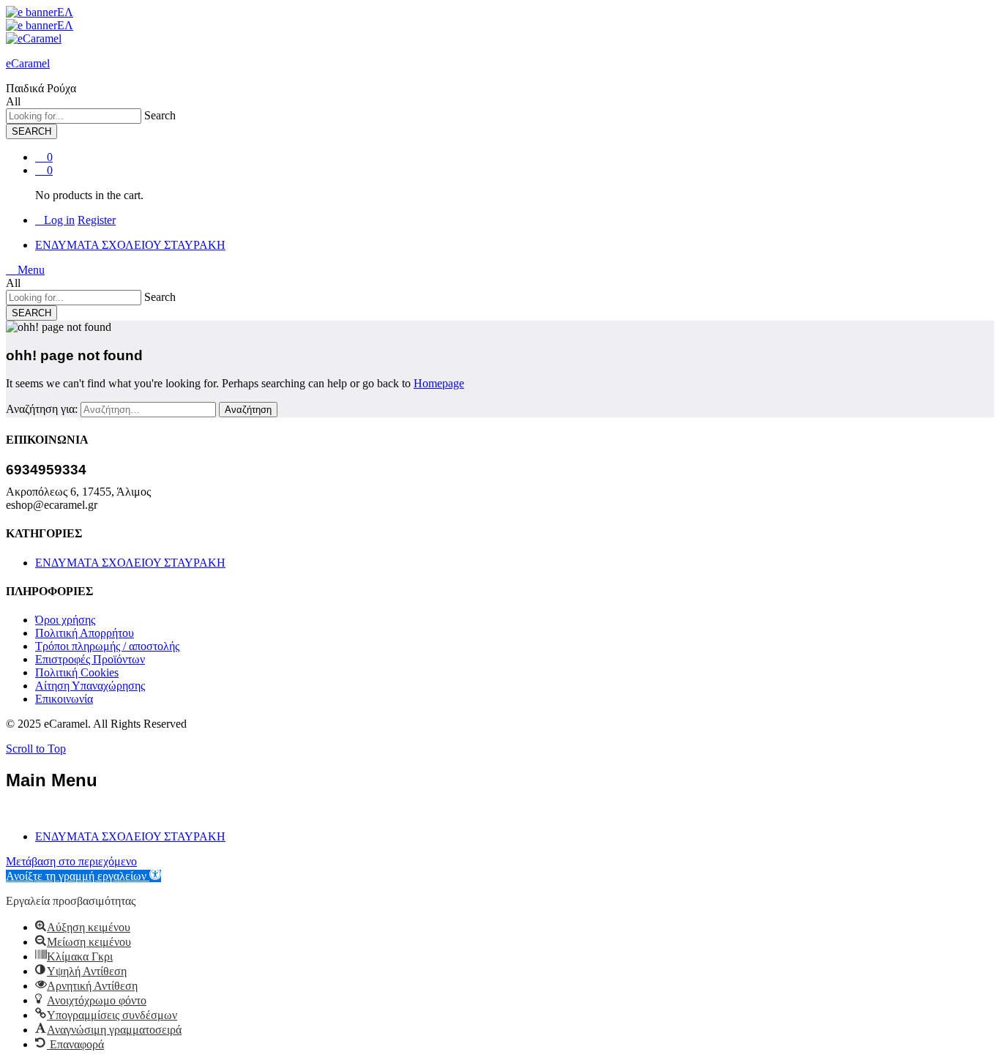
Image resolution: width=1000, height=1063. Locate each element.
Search (160, 115)
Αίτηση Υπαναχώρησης (90, 685)
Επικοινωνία (64, 699)
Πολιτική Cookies (77, 672)
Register (97, 220)
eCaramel (28, 63)
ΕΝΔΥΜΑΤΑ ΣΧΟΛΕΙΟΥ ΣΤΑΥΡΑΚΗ (130, 245)
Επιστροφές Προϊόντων (90, 659)
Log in (59, 220)
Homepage (439, 383)
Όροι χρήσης (65, 619)
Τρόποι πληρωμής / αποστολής (107, 646)
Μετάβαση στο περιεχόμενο (71, 861)
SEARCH (31, 131)
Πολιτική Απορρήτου (84, 633)
